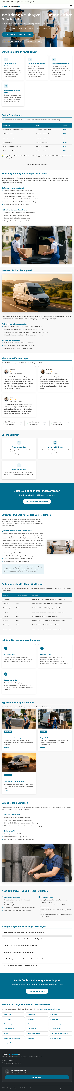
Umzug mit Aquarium (34, 1033)
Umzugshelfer (8, 1043)
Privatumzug (31, 1024)
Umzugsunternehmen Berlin (60, 1033)
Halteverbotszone (57, 1028)
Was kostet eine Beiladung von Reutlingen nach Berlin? (21, 966)
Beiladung (31, 1038)
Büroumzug (31, 1014)
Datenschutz (69, 1088)
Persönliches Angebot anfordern (37, 164)
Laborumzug (31, 1019)
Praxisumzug (8, 1024)
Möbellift (6, 1033)
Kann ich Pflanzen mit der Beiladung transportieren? (20, 945)
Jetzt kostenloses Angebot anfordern (18, 34)
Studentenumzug (9, 1028)
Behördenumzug (9, 1014)
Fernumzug (55, 1014)
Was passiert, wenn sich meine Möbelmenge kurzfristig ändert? (24, 939)
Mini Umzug (55, 1019)
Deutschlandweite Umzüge (12, 1038)
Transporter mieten (57, 1038)
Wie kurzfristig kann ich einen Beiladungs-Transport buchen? (23, 959)
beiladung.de (11, 6)
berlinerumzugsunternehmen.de (50, 1009)
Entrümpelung (32, 1028)
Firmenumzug (8, 1019)
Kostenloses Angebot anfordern (37, 501)
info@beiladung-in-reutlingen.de (24, 2)
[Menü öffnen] (70, 6)
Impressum (62, 1088)
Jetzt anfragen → (37, 1077)
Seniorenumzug (56, 1024)
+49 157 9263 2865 (7, 2)
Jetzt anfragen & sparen (37, 991)
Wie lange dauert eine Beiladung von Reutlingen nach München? (24, 932)
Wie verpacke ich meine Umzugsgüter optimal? (19, 952)
